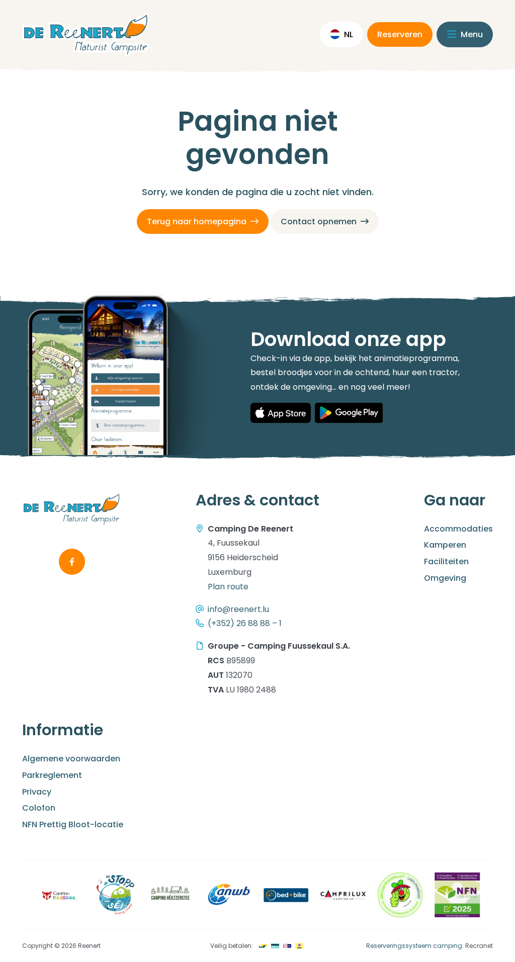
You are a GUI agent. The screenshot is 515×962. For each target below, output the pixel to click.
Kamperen (445, 545)
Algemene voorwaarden (71, 758)
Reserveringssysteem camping (414, 945)
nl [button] (348, 34)
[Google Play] (349, 413)
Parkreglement (52, 775)
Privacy (36, 792)
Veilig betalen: (231, 945)
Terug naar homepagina (196, 221)
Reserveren (399, 34)
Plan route (228, 586)
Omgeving (445, 578)
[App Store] (280, 413)
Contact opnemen (319, 221)
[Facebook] (72, 562)
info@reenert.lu (238, 609)
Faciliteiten (446, 561)
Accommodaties (458, 529)
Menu (471, 34)
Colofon (38, 808)
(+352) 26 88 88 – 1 (245, 623)
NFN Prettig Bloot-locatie (72, 824)
